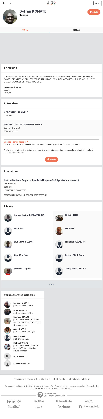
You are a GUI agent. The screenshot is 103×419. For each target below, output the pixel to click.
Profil (25, 30)
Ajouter (95, 12)
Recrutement (38, 386)
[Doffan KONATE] (10, 16)
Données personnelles (59, 386)
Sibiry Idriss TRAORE (75, 268)
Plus (51, 284)
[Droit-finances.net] (89, 401)
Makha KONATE (20, 343)
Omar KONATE (20, 310)
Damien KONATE (21, 303)
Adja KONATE (19, 329)
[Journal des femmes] (13, 401)
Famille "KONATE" (21, 363)
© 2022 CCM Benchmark (63, 388)
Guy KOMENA (21, 255)
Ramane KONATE (21, 317)
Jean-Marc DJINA (22, 268)
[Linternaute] (64, 401)
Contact (22, 386)
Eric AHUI (18, 228)
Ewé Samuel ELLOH (23, 241)
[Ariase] (64, 406)
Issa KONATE (19, 336)
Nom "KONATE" (20, 356)
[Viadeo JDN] (39, 406)
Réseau (76, 30)
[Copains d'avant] (13, 406)
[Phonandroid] (89, 406)
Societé (46, 386)
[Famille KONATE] (7, 363)
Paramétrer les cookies (77, 386)
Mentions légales (92, 386)
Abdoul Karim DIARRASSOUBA (29, 215)
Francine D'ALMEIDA (75, 241)
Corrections (48, 388)
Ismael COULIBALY (74, 255)
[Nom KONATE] (7, 356)
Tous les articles (37, 388)
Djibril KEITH (71, 215)
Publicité (29, 386)
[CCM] (39, 401)
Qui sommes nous (11, 386)
